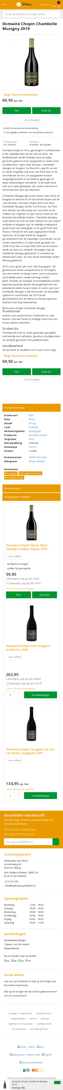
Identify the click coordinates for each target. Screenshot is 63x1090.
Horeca (33, 1018)
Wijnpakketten (11, 948)
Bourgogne (35, 431)
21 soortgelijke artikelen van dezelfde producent (28, 132)
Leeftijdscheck (44, 1023)
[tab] (31, 408)
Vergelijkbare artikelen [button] (17, 496)
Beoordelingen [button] (12, 488)
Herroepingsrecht (39, 1028)
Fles (17, 110)
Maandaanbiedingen (15, 940)
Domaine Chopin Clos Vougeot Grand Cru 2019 (28, 648)
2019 (31, 439)
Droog (32, 423)
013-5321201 (12, 881)
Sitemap (45, 1018)
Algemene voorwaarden (20, 1023)
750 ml (32, 447)
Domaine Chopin (38, 435)
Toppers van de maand (16, 944)
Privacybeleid (19, 1028)
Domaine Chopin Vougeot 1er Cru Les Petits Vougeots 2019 (30, 751)
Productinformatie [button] (14, 407)
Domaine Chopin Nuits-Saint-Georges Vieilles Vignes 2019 (27, 547)
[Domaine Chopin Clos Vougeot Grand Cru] (31, 623)
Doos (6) (46, 110)
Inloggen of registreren (20, 1013)
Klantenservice (43, 1013)
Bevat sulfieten (37, 461)
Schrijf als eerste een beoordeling (20, 128)
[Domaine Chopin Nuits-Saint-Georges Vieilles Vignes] (31, 522)
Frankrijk (33, 427)
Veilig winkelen (18, 1018)
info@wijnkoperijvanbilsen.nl (20, 885)
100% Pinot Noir (38, 457)
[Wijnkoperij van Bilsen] (24, 4)
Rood (32, 419)
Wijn (31, 415)
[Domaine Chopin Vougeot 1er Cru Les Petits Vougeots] (31, 724)
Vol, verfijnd (15, 556)
